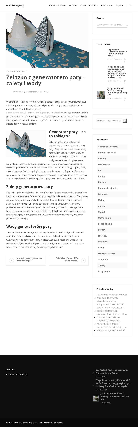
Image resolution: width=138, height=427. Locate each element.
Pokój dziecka (105, 223)
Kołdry (101, 176)
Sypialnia (103, 259)
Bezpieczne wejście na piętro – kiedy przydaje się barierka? (112, 329)
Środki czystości (106, 253)
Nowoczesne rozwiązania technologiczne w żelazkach (33, 112)
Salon (83, 5)
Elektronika (104, 164)
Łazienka (93, 5)
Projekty (102, 235)
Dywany (102, 158)
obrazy (101, 206)
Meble (101, 200)
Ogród (119, 5)
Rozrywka (103, 241)
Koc (100, 170)
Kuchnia (73, 5)
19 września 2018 (34, 92)
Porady (101, 229)
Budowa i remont (57, 5)
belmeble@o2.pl (19, 374)
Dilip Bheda (57, 422)
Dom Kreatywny (15, 5)
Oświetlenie (107, 5)
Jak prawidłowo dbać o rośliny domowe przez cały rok (112, 316)
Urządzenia (104, 271)
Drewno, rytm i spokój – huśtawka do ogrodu (109, 322)
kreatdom (17, 92)
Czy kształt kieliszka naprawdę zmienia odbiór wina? (112, 296)
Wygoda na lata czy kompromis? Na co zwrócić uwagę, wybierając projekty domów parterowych (110, 306)
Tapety (102, 265)
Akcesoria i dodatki (16, 71)
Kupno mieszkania (107, 188)
